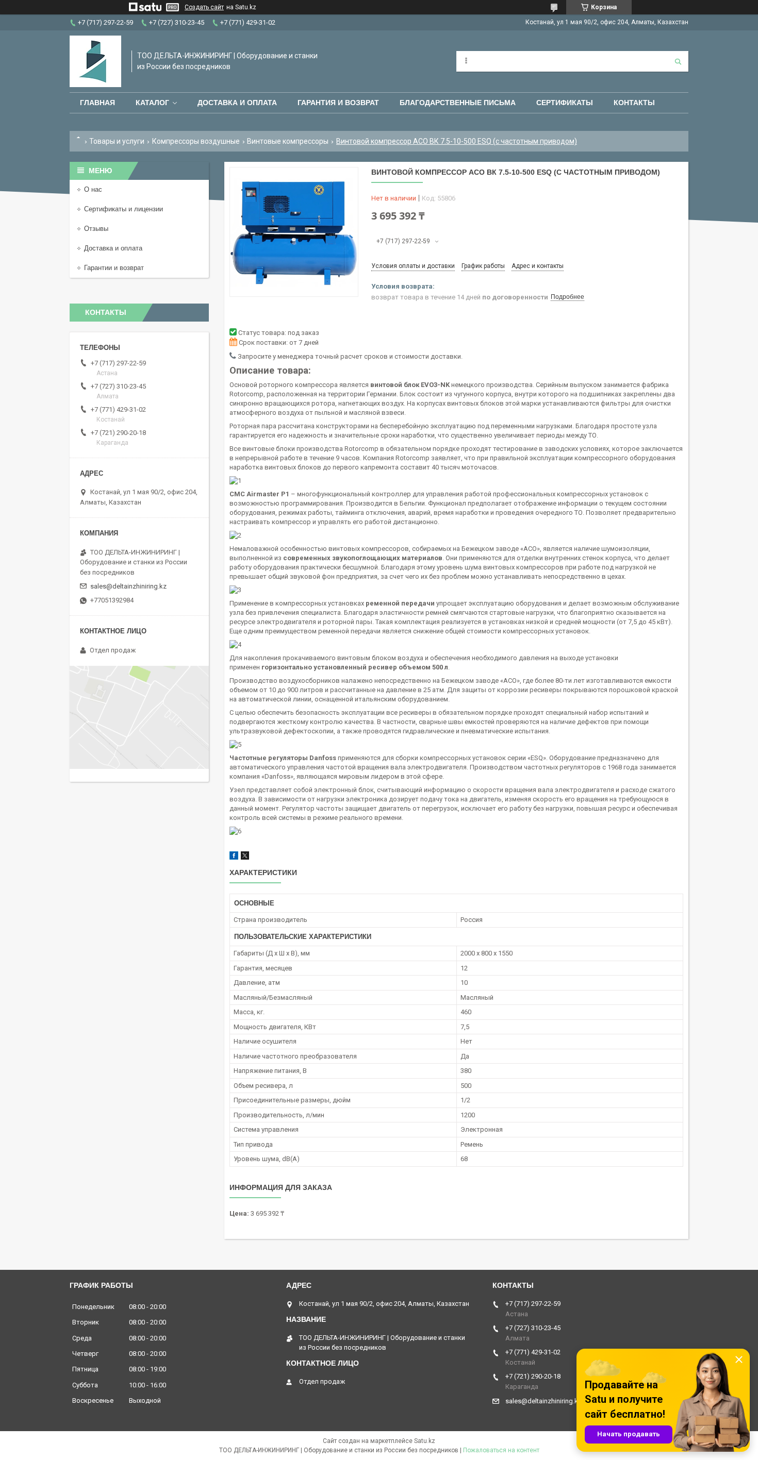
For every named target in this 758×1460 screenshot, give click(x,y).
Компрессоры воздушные (196, 141)
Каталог (152, 102)
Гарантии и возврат (114, 268)
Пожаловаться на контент (501, 1450)
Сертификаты (564, 102)
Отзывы (96, 228)
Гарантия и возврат (338, 102)
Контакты (634, 102)
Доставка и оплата (237, 102)
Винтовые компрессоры (287, 141)
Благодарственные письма (458, 102)
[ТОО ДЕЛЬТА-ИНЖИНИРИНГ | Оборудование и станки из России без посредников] (95, 61)
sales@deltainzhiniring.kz (128, 586)
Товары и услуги (116, 141)
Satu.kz (424, 1441)
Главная (97, 102)
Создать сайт (204, 7)
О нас (93, 189)
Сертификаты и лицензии (123, 209)
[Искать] (678, 61)
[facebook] (233, 857)
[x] (245, 857)
